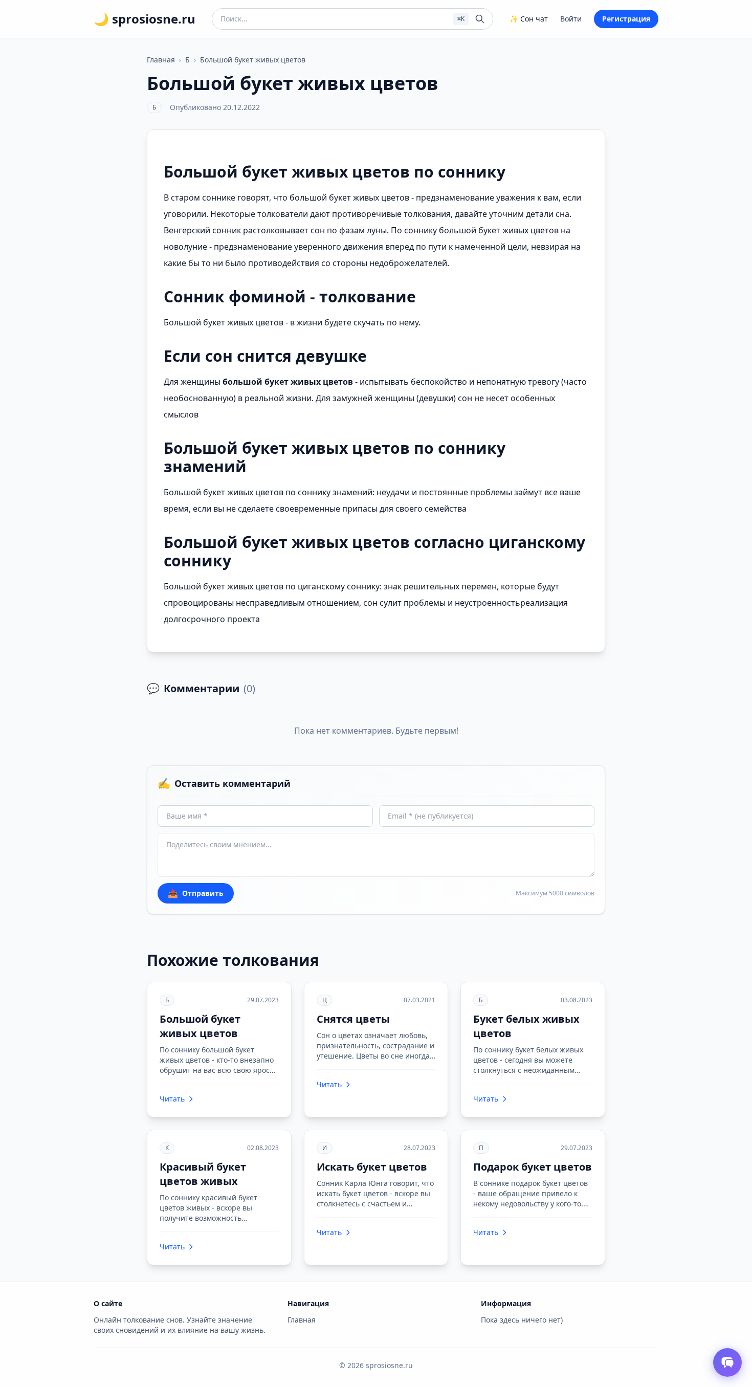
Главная (161, 59)
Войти (571, 19)
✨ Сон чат (529, 19)
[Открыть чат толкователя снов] (727, 1362)
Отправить (196, 893)
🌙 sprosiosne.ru (144, 19)
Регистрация (626, 19)
